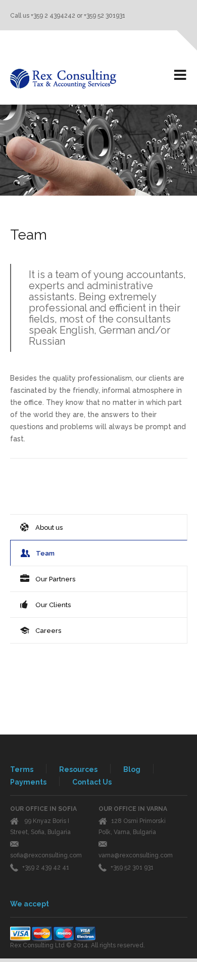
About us (49, 527)
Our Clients (53, 605)
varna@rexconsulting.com (135, 855)
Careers (48, 630)
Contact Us (92, 782)
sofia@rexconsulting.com (46, 855)
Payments (28, 782)
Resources (78, 769)
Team (45, 553)
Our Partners (55, 579)
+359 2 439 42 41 (45, 867)
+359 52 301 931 (132, 867)
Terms (21, 769)
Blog (131, 769)
